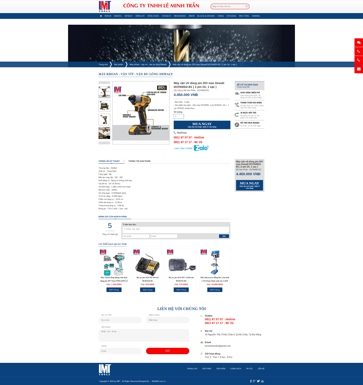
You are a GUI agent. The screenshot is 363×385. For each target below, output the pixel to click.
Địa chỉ (208, 331)
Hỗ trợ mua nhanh (249, 123)
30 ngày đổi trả (248, 113)
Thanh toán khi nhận (251, 103)
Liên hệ (115, 22)
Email (104, 346)
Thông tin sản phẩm (139, 161)
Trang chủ (103, 64)
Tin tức (249, 369)
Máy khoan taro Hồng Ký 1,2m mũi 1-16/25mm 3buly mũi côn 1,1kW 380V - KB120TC (215, 280)
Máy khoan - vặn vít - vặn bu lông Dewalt (148, 64)
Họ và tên (106, 315)
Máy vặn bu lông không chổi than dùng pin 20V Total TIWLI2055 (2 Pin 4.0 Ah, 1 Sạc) (114, 280)
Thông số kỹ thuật (109, 161)
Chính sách (235, 369)
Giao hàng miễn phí (250, 93)
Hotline (209, 316)
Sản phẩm (118, 64)
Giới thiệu (206, 369)
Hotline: (181, 132)
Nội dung (105, 327)
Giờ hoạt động (212, 353)
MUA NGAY (202, 125)
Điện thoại (154, 315)
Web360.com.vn (158, 381)
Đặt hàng (114, 289)
